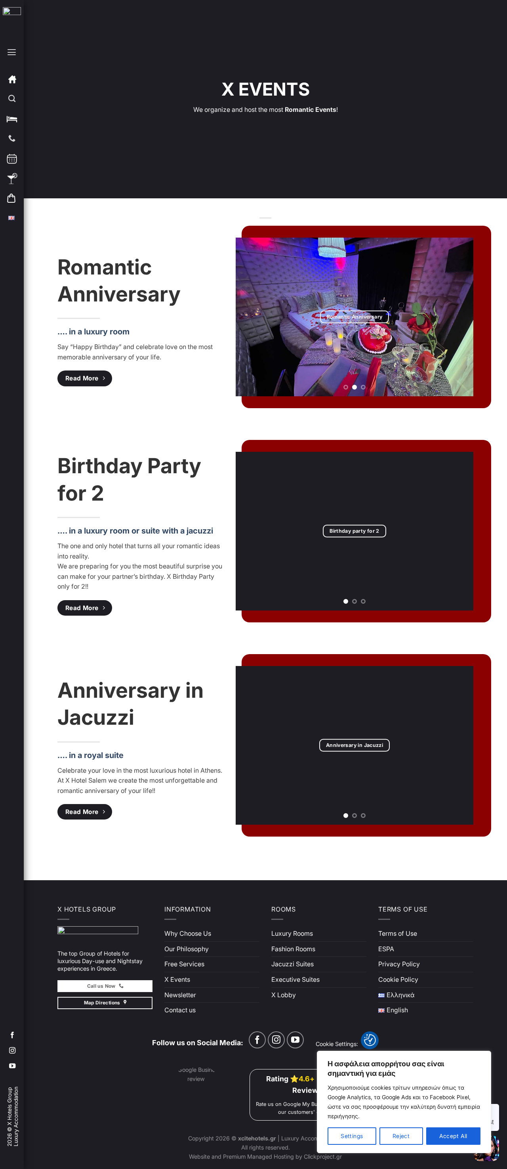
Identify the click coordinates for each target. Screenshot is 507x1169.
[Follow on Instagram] (12, 1051)
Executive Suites (295, 979)
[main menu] (11, 59)
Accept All (453, 1136)
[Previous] (250, 317)
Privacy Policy (399, 964)
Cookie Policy (398, 979)
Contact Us (12, 139)
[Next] (459, 317)
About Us (12, 99)
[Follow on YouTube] (12, 1066)
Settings (352, 1136)
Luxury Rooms (292, 933)
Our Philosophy (186, 949)
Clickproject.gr (322, 1156)
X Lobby (283, 995)
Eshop (12, 198)
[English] (12, 218)
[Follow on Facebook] (12, 1035)
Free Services (184, 964)
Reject (401, 1136)
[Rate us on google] (204, 1094)
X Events (177, 979)
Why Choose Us (187, 933)
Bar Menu (12, 178)
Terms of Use (397, 933)
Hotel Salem (12, 119)
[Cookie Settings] (370, 1040)
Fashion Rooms (293, 949)
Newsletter (180, 995)
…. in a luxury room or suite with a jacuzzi (135, 531)
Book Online (12, 159)
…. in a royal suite (90, 755)
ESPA (386, 949)
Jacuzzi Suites (292, 964)
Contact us (180, 1010)
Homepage (12, 79)
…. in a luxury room (93, 331)
